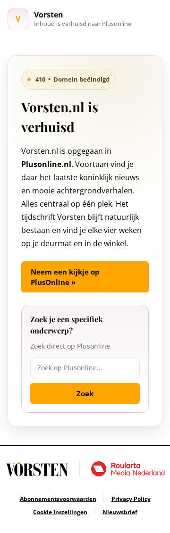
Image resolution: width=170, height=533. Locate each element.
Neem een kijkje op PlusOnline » (65, 277)
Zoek (85, 393)
